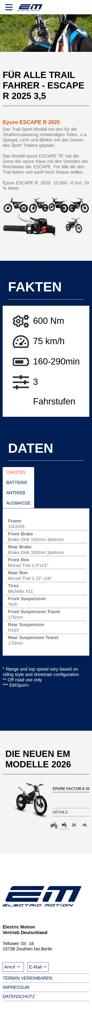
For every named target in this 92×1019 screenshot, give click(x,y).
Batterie (16, 482)
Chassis (15, 472)
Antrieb (15, 492)
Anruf (10, 966)
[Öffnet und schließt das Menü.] (9, 8)
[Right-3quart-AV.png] (79, 205)
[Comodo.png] (29, 224)
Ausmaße (18, 502)
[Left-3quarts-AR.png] (58, 205)
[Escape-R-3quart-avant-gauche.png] (38, 205)
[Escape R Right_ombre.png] (72, 224)
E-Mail (36, 966)
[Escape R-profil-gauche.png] (16, 205)
